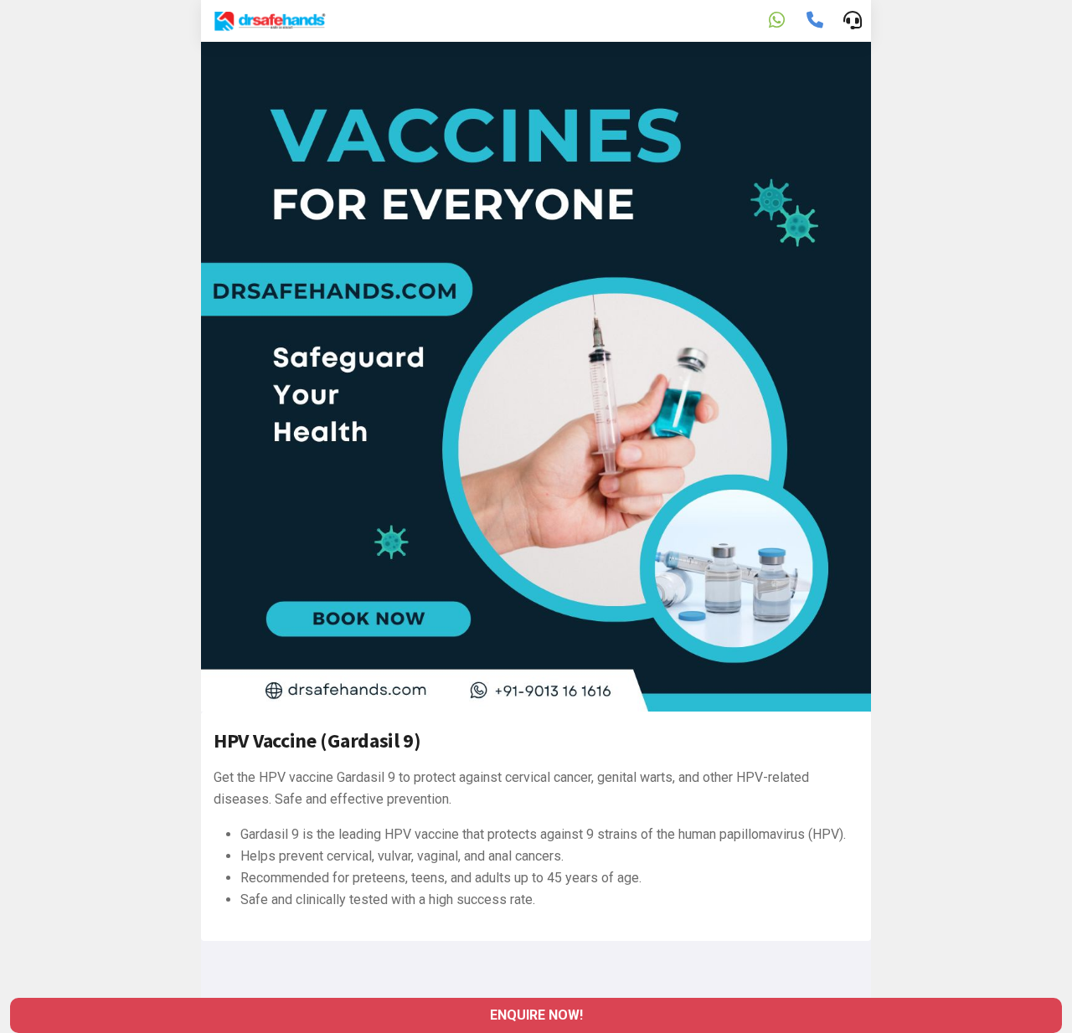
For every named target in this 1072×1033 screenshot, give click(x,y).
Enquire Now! (536, 1015)
